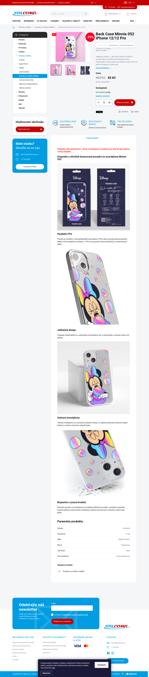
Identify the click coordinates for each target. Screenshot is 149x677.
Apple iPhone (23, 64)
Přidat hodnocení (24, 129)
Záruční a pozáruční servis (46, 2)
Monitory (22, 92)
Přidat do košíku (123, 102)
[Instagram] (112, 652)
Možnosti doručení (103, 96)
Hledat (86, 14)
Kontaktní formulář (29, 167)
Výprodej (22, 108)
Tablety (21, 68)
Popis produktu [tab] (92, 138)
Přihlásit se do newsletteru (62, 621)
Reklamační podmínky (50, 649)
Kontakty (15, 660)
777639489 (25, 159)
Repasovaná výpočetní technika (23, 2)
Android (21, 60)
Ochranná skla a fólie (26, 80)
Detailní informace (102, 68)
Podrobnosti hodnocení (126, 45)
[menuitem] (17, 21)
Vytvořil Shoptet (114, 674)
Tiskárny (22, 52)
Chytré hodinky (24, 72)
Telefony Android (24, 88)
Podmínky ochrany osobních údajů (54, 646)
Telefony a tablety (25, 56)
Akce (20, 104)
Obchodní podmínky (49, 642)
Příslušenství (23, 96)
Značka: (101, 50)
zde (53, 668)
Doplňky (21, 100)
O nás (14, 656)
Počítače (22, 40)
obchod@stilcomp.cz (30, 154)
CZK (130, 3)
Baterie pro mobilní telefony (28, 84)
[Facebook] (108, 652)
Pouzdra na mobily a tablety (28, 76)
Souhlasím (101, 665)
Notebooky (22, 44)
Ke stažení (46, 653)
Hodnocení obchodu (19, 653)
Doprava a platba (64, 2)
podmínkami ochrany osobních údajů (75, 615)
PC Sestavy (22, 48)
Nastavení (46, 673)
